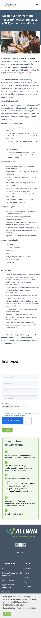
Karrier (26, 577)
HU (18, 552)
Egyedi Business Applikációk (8, 586)
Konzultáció (7, 592)
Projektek (27, 568)
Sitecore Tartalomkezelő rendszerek (12, 574)
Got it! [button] (7, 614)
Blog (25, 582)
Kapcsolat (27, 586)
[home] (12, 5)
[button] (35, 5)
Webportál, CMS (8, 580)
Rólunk (26, 573)
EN (22, 552)
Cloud (4, 568)
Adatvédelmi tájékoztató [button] (26, 608)
